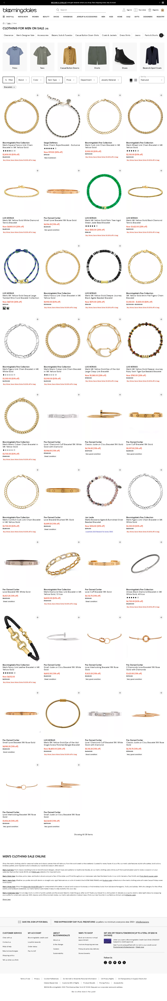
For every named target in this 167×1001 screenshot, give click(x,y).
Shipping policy (8, 955)
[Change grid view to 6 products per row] (135, 80)
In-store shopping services (88, 944)
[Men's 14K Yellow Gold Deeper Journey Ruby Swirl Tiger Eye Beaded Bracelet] (145, 340)
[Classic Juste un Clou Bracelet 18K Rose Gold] (145, 713)
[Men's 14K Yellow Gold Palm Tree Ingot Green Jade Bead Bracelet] (104, 191)
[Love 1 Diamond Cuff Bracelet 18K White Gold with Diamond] (63, 415)
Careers (56, 949)
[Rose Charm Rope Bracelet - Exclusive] (63, 116)
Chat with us (7, 938)
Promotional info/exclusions (124, 947)
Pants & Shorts (151, 35)
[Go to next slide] (159, 2)
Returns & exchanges (10, 951)
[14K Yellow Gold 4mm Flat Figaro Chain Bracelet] (145, 267)
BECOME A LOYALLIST (59, 3)
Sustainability (58, 953)
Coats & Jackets (109, 35)
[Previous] (6, 116)
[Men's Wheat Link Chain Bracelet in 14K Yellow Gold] (145, 116)
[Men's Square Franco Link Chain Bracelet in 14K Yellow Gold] (22, 116)
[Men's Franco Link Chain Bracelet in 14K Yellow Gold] (63, 267)
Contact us (7, 942)
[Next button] (161, 35)
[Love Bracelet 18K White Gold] (22, 563)
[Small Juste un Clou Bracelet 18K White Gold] (63, 638)
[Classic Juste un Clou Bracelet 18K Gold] (104, 415)
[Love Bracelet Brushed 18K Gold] (63, 491)
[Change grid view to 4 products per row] (131, 80)
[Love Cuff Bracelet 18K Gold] (145, 415)
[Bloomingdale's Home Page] (20, 10)
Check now (140, 947)
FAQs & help (7, 946)
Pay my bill (32, 951)
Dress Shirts (125, 35)
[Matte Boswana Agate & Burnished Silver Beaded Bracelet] (104, 491)
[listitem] (83, 2)
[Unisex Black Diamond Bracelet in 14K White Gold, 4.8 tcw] (145, 563)
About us (56, 940)
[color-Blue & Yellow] (8, 308)
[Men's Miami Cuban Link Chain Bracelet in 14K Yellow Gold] (63, 340)
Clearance (8, 35)
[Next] (38, 116)
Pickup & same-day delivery (89, 949)
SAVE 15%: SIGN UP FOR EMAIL (35, 922)
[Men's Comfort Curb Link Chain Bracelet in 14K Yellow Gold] (22, 491)
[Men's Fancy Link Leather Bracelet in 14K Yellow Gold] (22, 638)
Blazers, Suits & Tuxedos (62, 35)
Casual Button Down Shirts (87, 35)
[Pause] (162, 2)
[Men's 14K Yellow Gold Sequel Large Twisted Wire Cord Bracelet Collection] (22, 267)
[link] (22, 151)
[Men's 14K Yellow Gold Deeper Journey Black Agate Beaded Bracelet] (104, 267)
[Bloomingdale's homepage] (4, 24)
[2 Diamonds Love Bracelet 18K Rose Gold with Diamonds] (145, 638)
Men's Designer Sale (25, 35)
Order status (32, 946)
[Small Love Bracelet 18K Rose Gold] (63, 191)
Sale (9, 23)
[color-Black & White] (4, 308)
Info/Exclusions (142, 922)
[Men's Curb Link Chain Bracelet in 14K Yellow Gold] (104, 116)
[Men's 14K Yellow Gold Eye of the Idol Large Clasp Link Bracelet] (104, 340)
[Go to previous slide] (4, 2)
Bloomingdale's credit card (38, 938)
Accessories (43, 35)
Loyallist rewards (34, 942)
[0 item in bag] (162, 10)
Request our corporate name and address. (107, 987)
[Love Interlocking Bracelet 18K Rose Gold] (104, 638)
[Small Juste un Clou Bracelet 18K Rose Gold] (63, 786)
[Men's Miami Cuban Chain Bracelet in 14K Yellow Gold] (22, 415)
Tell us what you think (10, 960)
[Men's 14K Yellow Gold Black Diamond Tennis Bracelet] (145, 191)
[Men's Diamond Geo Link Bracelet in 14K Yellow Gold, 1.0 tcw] (63, 563)
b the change (58, 944)
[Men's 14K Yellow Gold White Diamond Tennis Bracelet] (22, 191)
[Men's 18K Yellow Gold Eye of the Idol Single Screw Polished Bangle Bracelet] (63, 713)
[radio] (4, 308)
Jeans (137, 35)
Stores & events (84, 953)
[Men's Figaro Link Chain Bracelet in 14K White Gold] (22, 340)
